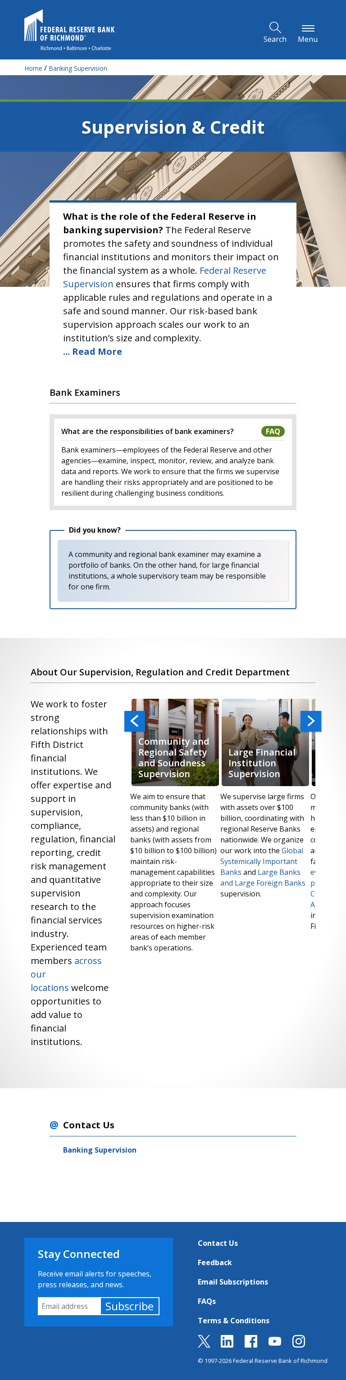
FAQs (207, 1301)
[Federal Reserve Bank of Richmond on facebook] (251, 1345)
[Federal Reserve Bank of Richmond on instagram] (298, 1345)
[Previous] (134, 721)
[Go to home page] (69, 29)
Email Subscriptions (233, 1282)
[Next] (310, 721)
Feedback (215, 1262)
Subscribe (129, 1306)
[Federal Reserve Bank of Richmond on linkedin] (227, 1345)
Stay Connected (79, 1253)
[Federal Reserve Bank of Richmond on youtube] (275, 1345)
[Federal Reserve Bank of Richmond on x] (204, 1345)
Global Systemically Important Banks (261, 861)
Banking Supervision (100, 1150)
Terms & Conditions (233, 1321)
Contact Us (218, 1243)
